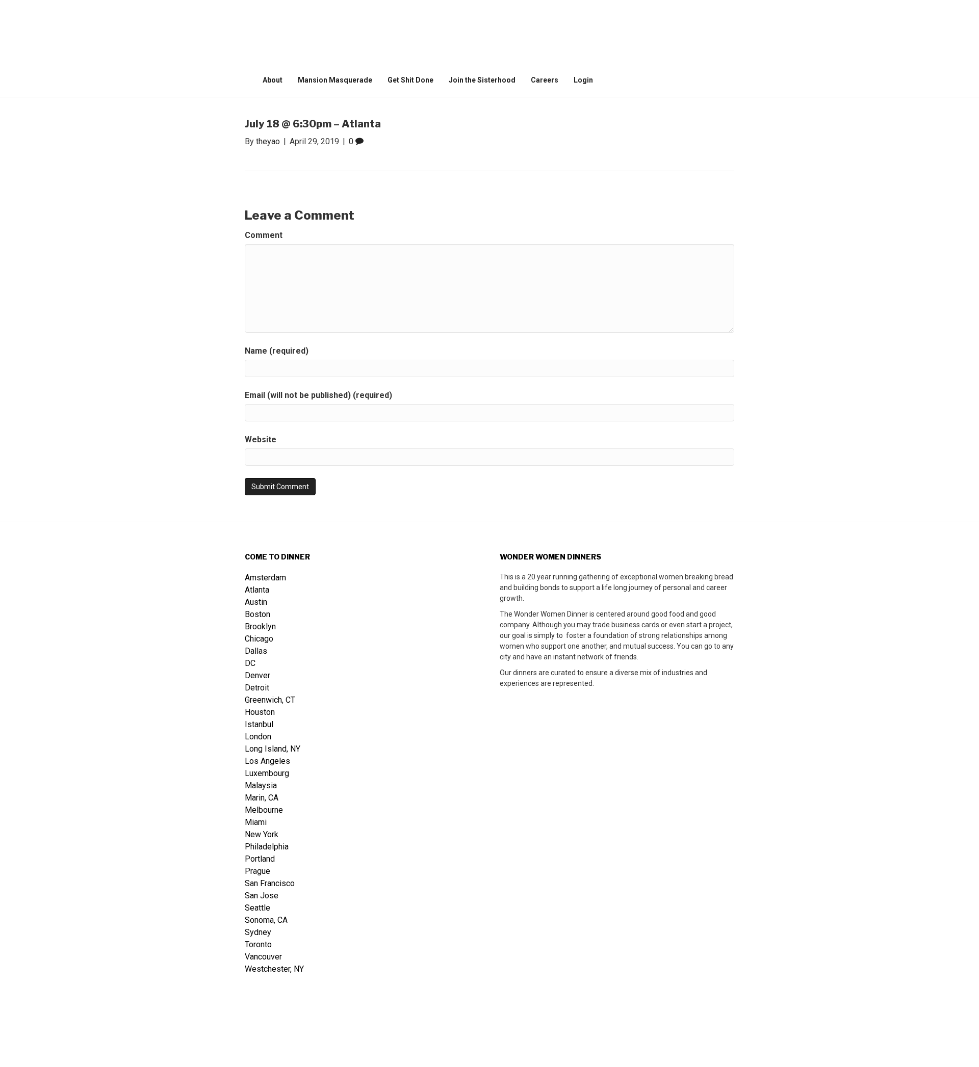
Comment (263, 235)
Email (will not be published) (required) (318, 395)
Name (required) (276, 351)
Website (260, 439)
